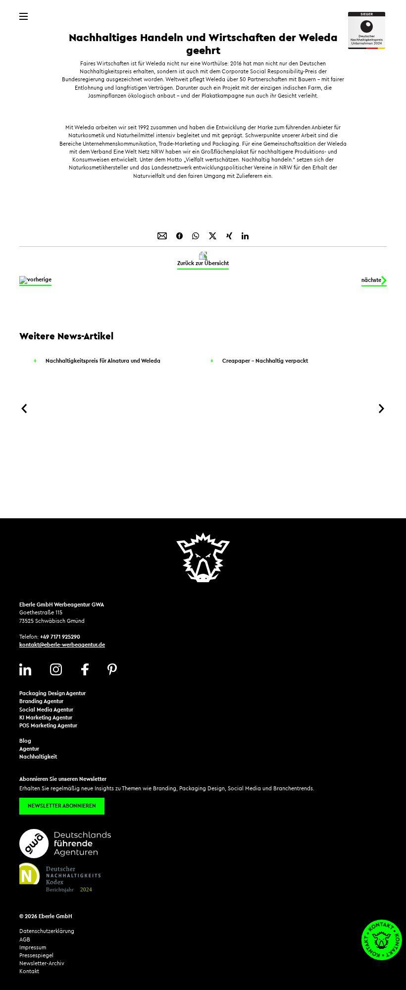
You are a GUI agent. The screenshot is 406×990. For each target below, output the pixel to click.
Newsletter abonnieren (62, 806)
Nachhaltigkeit (38, 757)
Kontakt (29, 971)
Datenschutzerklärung (46, 931)
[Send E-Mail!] (162, 235)
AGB (24, 939)
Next (382, 408)
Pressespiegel (36, 955)
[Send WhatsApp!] (196, 235)
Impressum (32, 947)
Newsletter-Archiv (41, 963)
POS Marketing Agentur (48, 725)
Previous (24, 408)
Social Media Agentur (46, 710)
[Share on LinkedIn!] (245, 235)
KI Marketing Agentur (45, 717)
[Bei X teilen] (213, 235)
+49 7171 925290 (60, 637)
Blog (25, 741)
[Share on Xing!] (230, 235)
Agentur (29, 749)
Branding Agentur (41, 701)
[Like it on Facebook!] (180, 235)
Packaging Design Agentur (52, 693)
